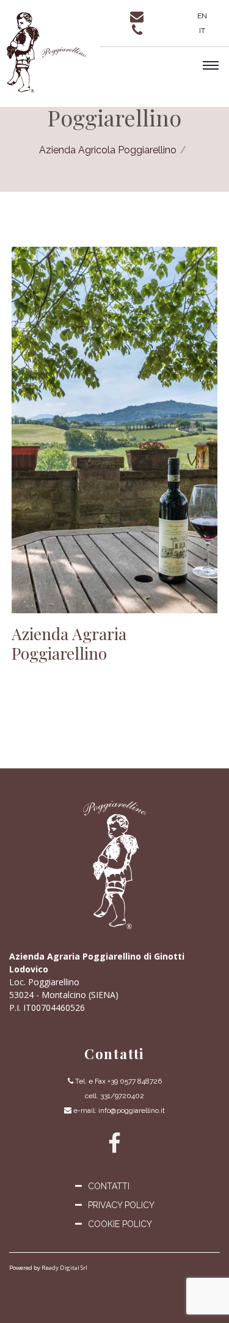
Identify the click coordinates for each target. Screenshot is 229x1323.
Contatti (108, 1186)
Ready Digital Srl (64, 1268)
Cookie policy (120, 1224)
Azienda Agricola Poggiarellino (107, 150)
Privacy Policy (121, 1205)
